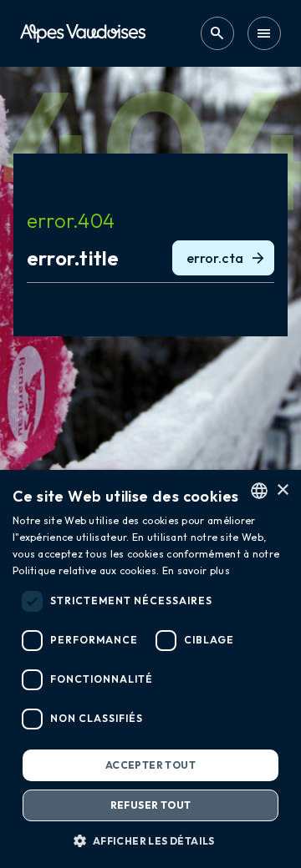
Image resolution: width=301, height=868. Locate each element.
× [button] (282, 490)
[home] (82, 33)
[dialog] (150, 669)
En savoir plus (196, 570)
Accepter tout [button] (150, 765)
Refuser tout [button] (150, 805)
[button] (150, 840)
